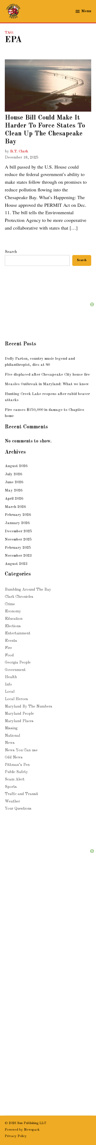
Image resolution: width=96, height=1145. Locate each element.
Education (13, 619)
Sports (11, 787)
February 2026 (18, 515)
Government (15, 670)
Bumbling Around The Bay (28, 589)
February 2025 (18, 548)
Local (9, 692)
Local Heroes (16, 699)
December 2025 (18, 531)
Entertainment (17, 633)
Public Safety (16, 772)
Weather (12, 801)
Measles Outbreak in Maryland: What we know (47, 384)
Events (11, 641)
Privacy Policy (16, 1136)
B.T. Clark (19, 151)
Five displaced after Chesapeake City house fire (47, 374)
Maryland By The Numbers (28, 706)
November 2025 (18, 539)
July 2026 (13, 474)
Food (9, 655)
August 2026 (16, 466)
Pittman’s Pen (17, 765)
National (12, 736)
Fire (8, 648)
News (10, 743)
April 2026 (14, 499)
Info (8, 684)
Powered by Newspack (22, 1129)
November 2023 (18, 556)
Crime (10, 604)
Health (11, 677)
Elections (13, 626)
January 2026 (17, 523)
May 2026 (13, 490)
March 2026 (15, 507)
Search (11, 252)
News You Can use (21, 750)
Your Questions (18, 808)
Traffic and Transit (21, 794)
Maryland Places (19, 721)
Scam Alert (15, 779)
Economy (13, 611)
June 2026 (14, 482)
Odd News (14, 757)
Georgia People (18, 662)
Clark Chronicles (19, 597)
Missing (11, 728)
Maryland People (19, 714)
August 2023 (16, 564)
